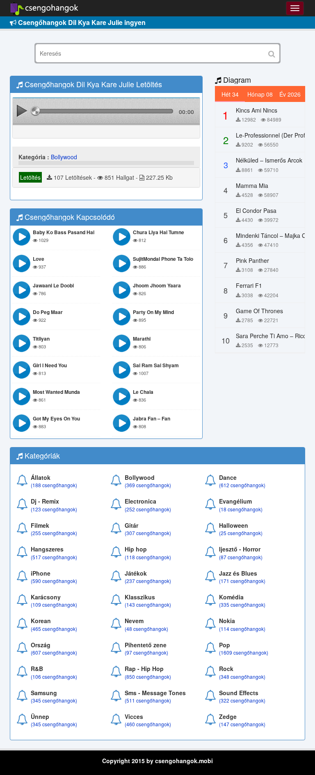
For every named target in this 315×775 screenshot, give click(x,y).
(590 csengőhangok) (54, 580)
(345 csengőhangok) (54, 700)
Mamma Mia (252, 185)
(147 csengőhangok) (242, 724)
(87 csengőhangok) (240, 557)
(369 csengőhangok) (148, 484)
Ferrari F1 (249, 285)
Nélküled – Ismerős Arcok (269, 160)
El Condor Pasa (256, 210)
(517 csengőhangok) (54, 557)
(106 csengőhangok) (54, 676)
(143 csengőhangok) (148, 604)
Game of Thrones (259, 311)
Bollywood (64, 157)
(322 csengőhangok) (242, 700)
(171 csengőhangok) (242, 580)
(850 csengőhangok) (148, 676)
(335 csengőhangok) (242, 604)
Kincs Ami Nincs (256, 110)
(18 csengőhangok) (240, 509)
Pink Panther (252, 260)
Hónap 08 (260, 94)
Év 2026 (290, 94)
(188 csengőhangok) (54, 484)
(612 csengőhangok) (242, 484)
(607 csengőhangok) (54, 652)
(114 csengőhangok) (242, 628)
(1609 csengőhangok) (243, 652)
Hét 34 (230, 94)
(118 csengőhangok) (148, 557)
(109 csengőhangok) (54, 604)
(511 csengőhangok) (148, 700)
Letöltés (30, 177)
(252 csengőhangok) (148, 509)
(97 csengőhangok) (146, 652)
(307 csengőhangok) (148, 532)
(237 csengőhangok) (148, 580)
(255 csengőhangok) (54, 532)
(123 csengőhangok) (54, 509)
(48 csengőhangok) (146, 628)
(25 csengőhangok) (240, 532)
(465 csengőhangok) (54, 628)
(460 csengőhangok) (148, 724)
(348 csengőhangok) (242, 676)
